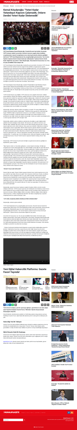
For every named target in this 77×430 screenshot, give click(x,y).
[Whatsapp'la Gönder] (12, 48)
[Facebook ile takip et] (68, 412)
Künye (27, 412)
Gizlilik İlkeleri (37, 412)
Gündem (24, 1)
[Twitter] (7, 48)
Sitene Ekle (43, 412)
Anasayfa (23, 412)
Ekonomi (29, 1)
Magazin (35, 1)
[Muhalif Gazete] (11, 1)
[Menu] (73, 2)
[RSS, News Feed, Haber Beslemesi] (71, 412)
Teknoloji (46, 1)
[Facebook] (4, 48)
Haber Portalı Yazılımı (39, 427)
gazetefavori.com (7, 341)
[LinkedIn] (10, 48)
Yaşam (41, 1)
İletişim (31, 412)
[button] (42, 48)
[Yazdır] (15, 48)
